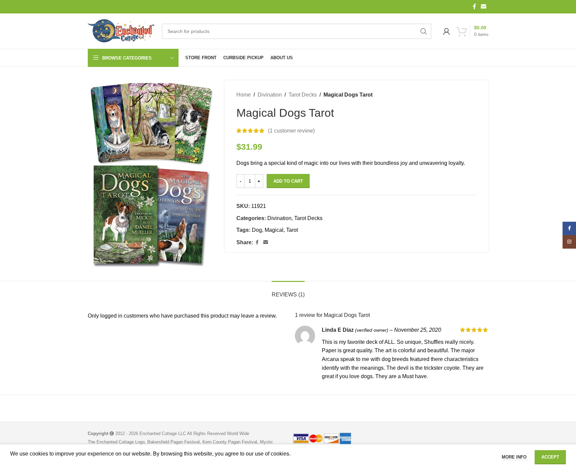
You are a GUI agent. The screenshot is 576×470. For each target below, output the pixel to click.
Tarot (292, 230)
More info (515, 457)
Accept (550, 457)
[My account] (446, 31)
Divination (270, 95)
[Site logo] (121, 31)
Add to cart (288, 181)
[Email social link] (483, 6)
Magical (274, 230)
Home (243, 95)
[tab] (288, 291)
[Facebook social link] (474, 6)
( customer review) (291, 131)
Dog (257, 230)
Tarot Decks (303, 95)
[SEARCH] (423, 31)
